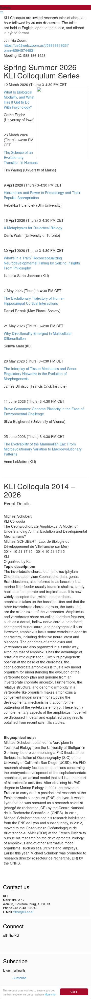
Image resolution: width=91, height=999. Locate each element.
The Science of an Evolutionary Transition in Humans (21, 157)
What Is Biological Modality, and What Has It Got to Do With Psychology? (19, 99)
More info (50, 994)
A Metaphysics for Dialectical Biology (33, 227)
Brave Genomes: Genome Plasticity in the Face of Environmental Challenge (44, 411)
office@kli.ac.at (23, 912)
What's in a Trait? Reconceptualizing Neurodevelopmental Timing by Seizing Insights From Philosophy (42, 262)
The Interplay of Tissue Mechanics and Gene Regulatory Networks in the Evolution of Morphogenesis (40, 373)
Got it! (74, 991)
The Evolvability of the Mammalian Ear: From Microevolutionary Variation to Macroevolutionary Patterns (43, 449)
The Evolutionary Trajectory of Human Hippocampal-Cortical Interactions (34, 301)
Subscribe (20, 978)
